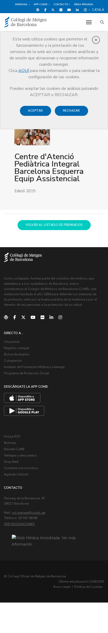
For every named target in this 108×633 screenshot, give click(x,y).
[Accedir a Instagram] (84, 10)
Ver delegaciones (19, 524)
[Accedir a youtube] (69, 10)
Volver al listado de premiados (54, 225)
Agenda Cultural (16, 474)
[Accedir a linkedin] (77, 10)
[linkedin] (51, 317)
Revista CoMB (14, 449)
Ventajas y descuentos (20, 455)
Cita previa (11, 342)
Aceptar (35, 111)
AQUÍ (23, 71)
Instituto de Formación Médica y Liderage (34, 367)
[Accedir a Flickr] (60, 10)
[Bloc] (37, 10)
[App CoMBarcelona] (22, 398)
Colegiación (13, 361)
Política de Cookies (88, 587)
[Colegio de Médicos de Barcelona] (25, 22)
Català (98, 10)
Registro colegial (16, 348)
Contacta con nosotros (21, 468)
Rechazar (71, 111)
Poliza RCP (12, 436)
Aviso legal (61, 587)
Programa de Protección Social (26, 373)
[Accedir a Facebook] (45, 10)
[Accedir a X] (53, 10)
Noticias (10, 443)
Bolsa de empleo (16, 354)
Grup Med (11, 462)
